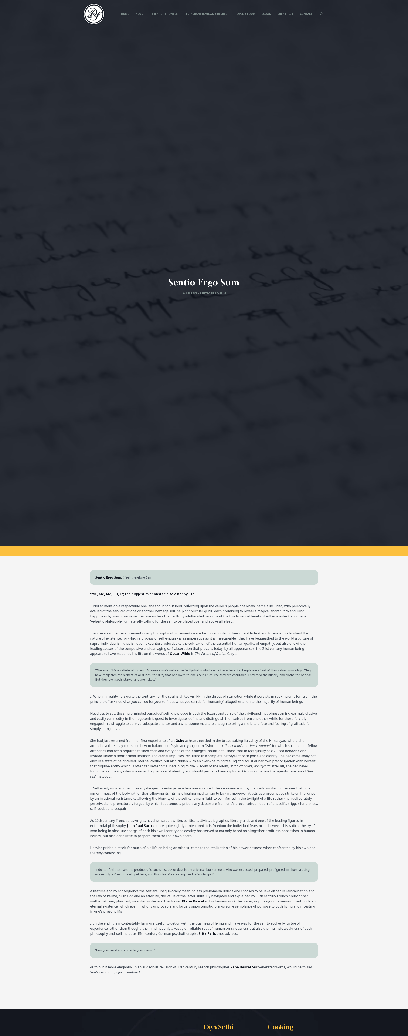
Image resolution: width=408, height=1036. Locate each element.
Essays (266, 14)
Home (125, 14)
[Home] (183, 293)
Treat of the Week (165, 14)
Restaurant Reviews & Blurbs (205, 14)
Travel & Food (244, 14)
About (140, 14)
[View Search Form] (321, 14)
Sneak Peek (285, 14)
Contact (306, 14)
